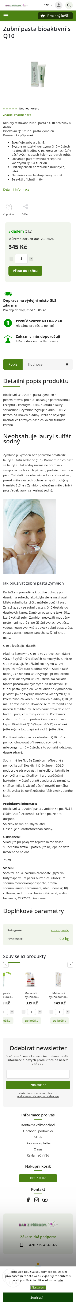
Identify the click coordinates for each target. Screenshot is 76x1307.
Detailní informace (16, 189)
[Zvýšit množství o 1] (31, 259)
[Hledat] (69, 5)
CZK (46, 5)
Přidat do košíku (25, 271)
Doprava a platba (38, 1143)
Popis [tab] (12, 364)
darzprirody (36, 1199)
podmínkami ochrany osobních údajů (38, 1096)
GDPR (38, 1137)
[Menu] (6, 15)
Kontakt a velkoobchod (38, 1125)
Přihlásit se (38, 1085)
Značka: (17, 115)
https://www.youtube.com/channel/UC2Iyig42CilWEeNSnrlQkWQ (45, 1199)
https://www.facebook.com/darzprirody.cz (28, 1199)
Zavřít (59, 221)
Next (71, 964)
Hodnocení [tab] (36, 364)
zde (60, 1280)
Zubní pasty (60, 930)
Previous (6, 964)
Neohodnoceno (29, 108)
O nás (38, 1149)
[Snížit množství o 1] (11, 259)
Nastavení (38, 1287)
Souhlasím (38, 1297)
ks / (38, 1178)
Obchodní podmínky (38, 1131)
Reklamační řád (38, 1155)
